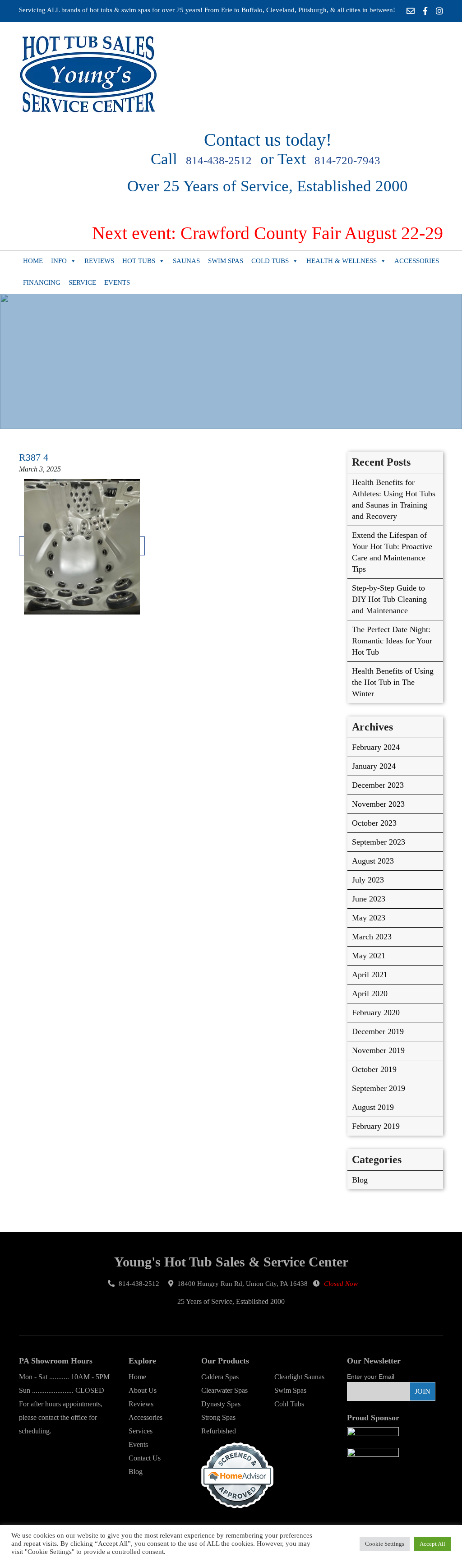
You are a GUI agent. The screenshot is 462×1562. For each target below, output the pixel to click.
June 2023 (368, 898)
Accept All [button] (432, 1543)
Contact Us (145, 1458)
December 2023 (378, 785)
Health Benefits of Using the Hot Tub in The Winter (393, 682)
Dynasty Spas (220, 1404)
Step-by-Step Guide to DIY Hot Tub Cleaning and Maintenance (389, 599)
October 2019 (374, 1069)
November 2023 (378, 804)
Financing (41, 282)
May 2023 (368, 917)
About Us (143, 1390)
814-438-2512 (219, 160)
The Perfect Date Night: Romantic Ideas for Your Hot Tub (392, 640)
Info (59, 260)
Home (33, 260)
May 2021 (368, 955)
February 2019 (376, 1126)
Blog (360, 1179)
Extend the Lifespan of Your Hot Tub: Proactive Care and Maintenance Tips (392, 552)
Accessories (416, 260)
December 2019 (378, 1031)
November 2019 (378, 1050)
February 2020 (376, 1012)
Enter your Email (370, 1376)
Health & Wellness (341, 260)
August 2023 (373, 860)
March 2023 (372, 936)
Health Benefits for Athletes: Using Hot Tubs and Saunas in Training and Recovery (393, 499)
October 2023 (374, 822)
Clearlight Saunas (299, 1377)
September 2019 (378, 1088)
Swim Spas (225, 260)
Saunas (186, 260)
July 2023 (368, 879)
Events (117, 282)
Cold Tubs (270, 260)
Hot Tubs (138, 260)
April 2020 (370, 993)
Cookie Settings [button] (384, 1543)
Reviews (99, 260)
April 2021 (370, 974)
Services (140, 1431)
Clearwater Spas (224, 1390)
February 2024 (376, 747)
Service (82, 282)
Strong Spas (218, 1417)
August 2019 (373, 1107)
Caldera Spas (220, 1377)
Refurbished (218, 1431)
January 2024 (374, 766)
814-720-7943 (347, 160)
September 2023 (378, 841)
